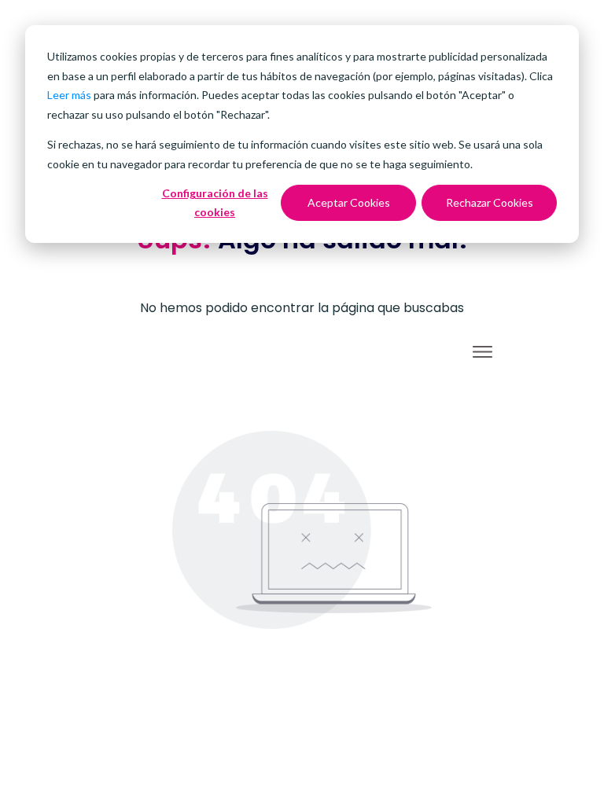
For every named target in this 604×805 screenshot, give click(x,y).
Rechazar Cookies (489, 202)
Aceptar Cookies (349, 202)
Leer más (69, 94)
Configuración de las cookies (215, 202)
